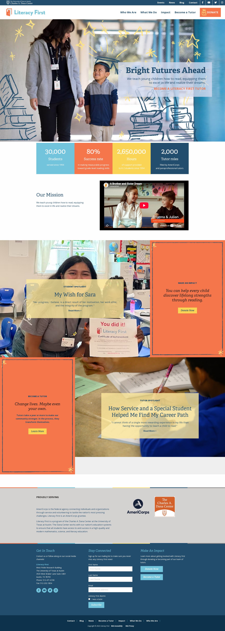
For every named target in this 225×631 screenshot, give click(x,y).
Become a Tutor (185, 12)
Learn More (37, 431)
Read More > (75, 310)
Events (160, 2)
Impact (165, 12)
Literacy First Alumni (96, 596)
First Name (93, 564)
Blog (182, 2)
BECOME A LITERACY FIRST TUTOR (180, 88)
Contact (193, 2)
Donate (212, 12)
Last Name (93, 575)
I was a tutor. (97, 599)
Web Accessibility (117, 626)
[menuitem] (160, 2)
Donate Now (187, 310)
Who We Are (128, 12)
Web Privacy (130, 626)
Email (90, 585)
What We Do (148, 12)
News (172, 2)
